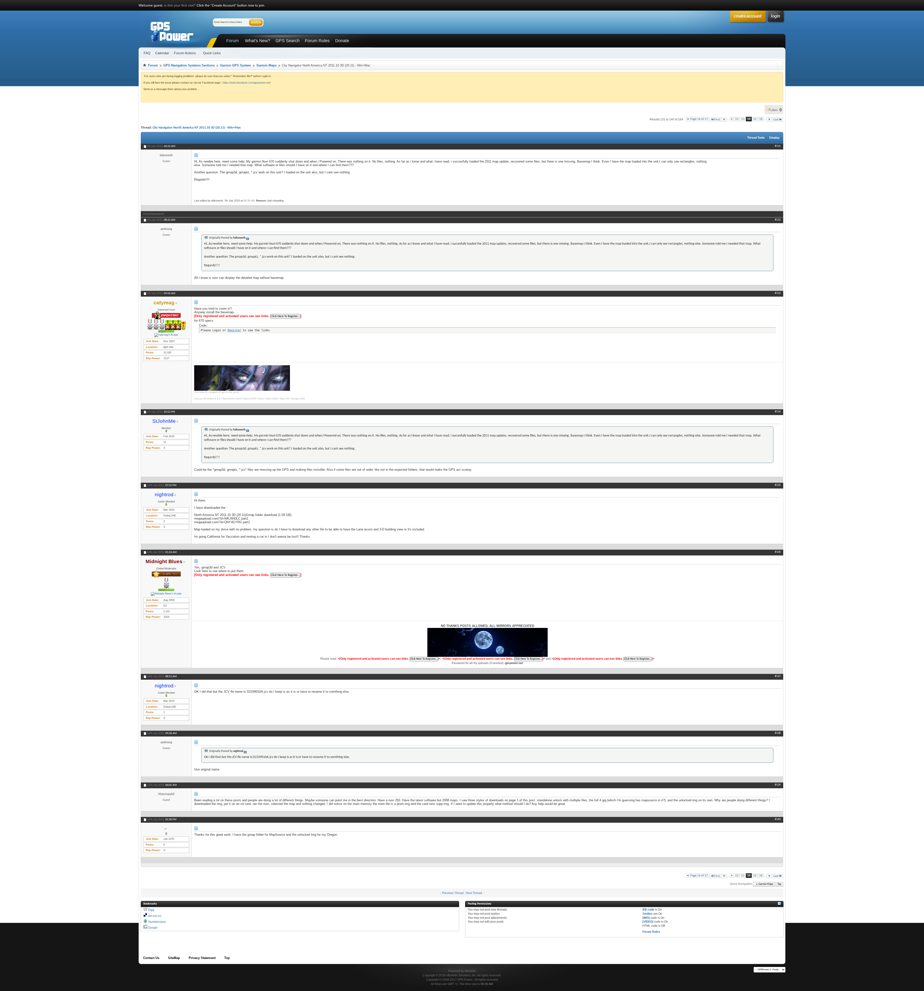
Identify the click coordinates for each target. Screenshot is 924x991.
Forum (232, 40)
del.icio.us (154, 916)
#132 (778, 219)
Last (776, 119)
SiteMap (174, 958)
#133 (778, 293)
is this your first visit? (180, 5)
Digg (151, 910)
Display (774, 137)
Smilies (647, 913)
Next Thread (474, 893)
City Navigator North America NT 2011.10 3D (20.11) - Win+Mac (197, 128)
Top (779, 884)
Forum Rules (317, 40)
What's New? (257, 40)
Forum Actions (185, 53)
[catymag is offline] (166, 335)
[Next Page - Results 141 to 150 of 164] (769, 119)
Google (153, 927)
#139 (778, 784)
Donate (342, 40)
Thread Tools (756, 137)
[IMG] (646, 917)
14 (749, 119)
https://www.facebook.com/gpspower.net (246, 82)
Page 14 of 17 (699, 119)
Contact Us (151, 958)
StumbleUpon (157, 922)
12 (736, 119)
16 (761, 119)
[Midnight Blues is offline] (166, 594)
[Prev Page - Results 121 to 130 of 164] (724, 119)
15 (755, 119)
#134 (778, 411)
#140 (778, 819)
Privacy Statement (202, 958)
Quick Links (212, 53)
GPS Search (288, 40)
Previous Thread (453, 893)
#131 (778, 146)
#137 (778, 676)
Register (234, 330)
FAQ (147, 53)
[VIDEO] (647, 921)
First (717, 119)
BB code (648, 909)
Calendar (162, 53)
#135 (778, 485)
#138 (778, 733)
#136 (778, 552)
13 (742, 119)
